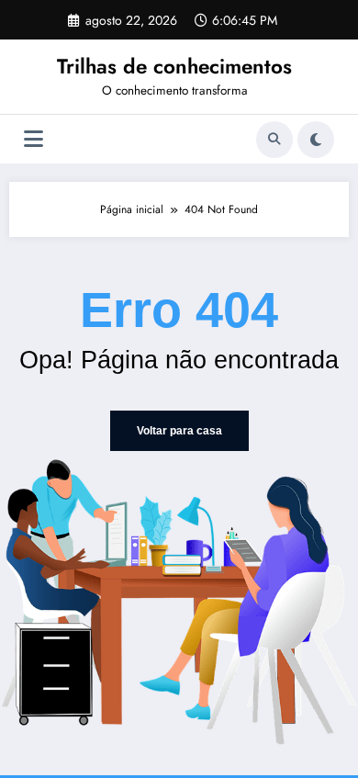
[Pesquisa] (274, 139)
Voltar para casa (179, 430)
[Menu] (33, 139)
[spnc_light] (315, 139)
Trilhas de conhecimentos (174, 66)
